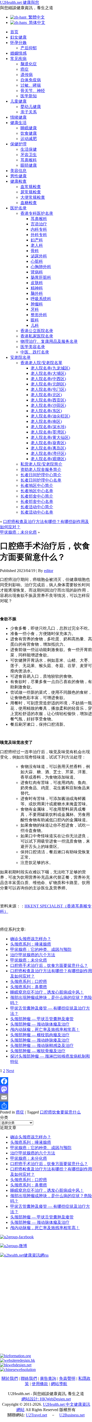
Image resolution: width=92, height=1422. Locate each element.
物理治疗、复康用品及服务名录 (49, 341)
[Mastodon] (46, 1089)
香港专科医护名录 (36, 213)
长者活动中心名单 (36, 512)
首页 (14, 32)
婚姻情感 (18, 53)
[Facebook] (46, 1081)
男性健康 (18, 176)
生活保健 (28, 149)
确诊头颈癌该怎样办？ (30, 939)
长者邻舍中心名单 (36, 501)
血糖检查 (28, 202)
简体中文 (36, 22)
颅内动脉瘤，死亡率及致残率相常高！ (45, 1029)
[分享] (46, 1106)
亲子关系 (28, 112)
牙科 (35, 309)
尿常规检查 (30, 192)
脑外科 (37, 293)
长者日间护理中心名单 (40, 480)
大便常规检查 (32, 197)
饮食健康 (28, 133)
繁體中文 (35, 17)
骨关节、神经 (32, 90)
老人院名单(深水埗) (48, 427)
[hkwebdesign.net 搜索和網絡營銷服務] (15, 1365)
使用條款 (40, 1384)
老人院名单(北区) (46, 395)
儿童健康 (18, 101)
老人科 (37, 245)
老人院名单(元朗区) (48, 384)
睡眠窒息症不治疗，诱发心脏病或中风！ (47, 992)
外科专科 (39, 235)
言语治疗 (39, 224)
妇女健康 (18, 37)
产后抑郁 (28, 48)
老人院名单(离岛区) (48, 448)
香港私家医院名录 (36, 336)
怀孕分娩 (18, 42)
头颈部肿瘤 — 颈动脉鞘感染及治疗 (42, 1045)
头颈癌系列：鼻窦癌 (28, 987)
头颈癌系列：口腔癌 (28, 981)
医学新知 (28, 96)
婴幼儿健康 (30, 106)
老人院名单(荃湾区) (48, 432)
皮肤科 (37, 283)
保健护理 (18, 144)
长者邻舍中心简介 (36, 496)
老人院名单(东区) (46, 411)
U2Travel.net (36, 1415)
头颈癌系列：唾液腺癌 (30, 944)
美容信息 (18, 170)
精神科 (37, 288)
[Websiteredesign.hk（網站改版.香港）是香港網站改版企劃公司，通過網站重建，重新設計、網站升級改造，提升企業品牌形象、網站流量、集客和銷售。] (17, 1360)
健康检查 (18, 181)
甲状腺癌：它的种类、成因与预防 (41, 949)
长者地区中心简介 (36, 485)
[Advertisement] (46, 1308)
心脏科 (37, 261)
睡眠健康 (28, 128)
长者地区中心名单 (36, 491)
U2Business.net (72, 1415)
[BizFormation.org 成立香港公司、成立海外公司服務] (15, 1356)
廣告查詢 (48, 1378)
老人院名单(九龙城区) (50, 368)
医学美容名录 (32, 347)
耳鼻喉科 (28, 160)
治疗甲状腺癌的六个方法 (32, 955)
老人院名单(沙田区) (48, 405)
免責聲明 (67, 1378)
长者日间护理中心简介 (40, 475)
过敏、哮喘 (30, 85)
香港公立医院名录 (36, 331)
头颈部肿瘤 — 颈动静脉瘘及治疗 (40, 1040)
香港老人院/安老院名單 (41, 363)
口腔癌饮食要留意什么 (60, 1112)
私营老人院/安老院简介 (41, 464)
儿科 (35, 325)
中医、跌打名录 (34, 352)
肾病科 (37, 272)
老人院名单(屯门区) (48, 389)
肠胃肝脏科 (41, 277)
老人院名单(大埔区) (48, 373)
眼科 (35, 320)
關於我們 (10, 1378)
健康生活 (18, 122)
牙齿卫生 (28, 154)
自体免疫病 (30, 80)
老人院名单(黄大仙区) (50, 437)
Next (10, 1071)
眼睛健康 (28, 165)
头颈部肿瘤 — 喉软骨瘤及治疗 (37, 1051)
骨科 (35, 251)
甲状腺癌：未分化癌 (18, 532)
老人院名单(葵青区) (48, 443)
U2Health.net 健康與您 (19, 2)
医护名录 (18, 208)
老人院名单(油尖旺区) (50, 416)
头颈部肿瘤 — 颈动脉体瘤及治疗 (40, 1024)
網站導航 (59, 1384)
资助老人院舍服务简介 (40, 469)
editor (48, 570)
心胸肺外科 (41, 267)
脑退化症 (28, 64)
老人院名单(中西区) (48, 379)
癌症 (24, 69)
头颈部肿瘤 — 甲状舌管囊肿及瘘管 (42, 1019)
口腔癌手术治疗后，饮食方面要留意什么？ (49, 965)
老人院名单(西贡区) (48, 400)
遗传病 (26, 74)
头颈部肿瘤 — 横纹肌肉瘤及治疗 (40, 1035)
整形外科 (39, 315)
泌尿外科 (39, 256)
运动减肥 (28, 138)
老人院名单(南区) (46, 421)
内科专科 (39, 229)
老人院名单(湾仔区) (48, 453)
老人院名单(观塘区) (48, 459)
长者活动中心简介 (36, 507)
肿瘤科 (37, 304)
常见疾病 (18, 58)
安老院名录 (20, 357)
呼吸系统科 (41, 299)
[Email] (46, 1097)
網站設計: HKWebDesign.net (46, 1399)
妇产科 (37, 240)
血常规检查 (30, 186)
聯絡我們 (29, 1378)
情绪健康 (18, 117)
